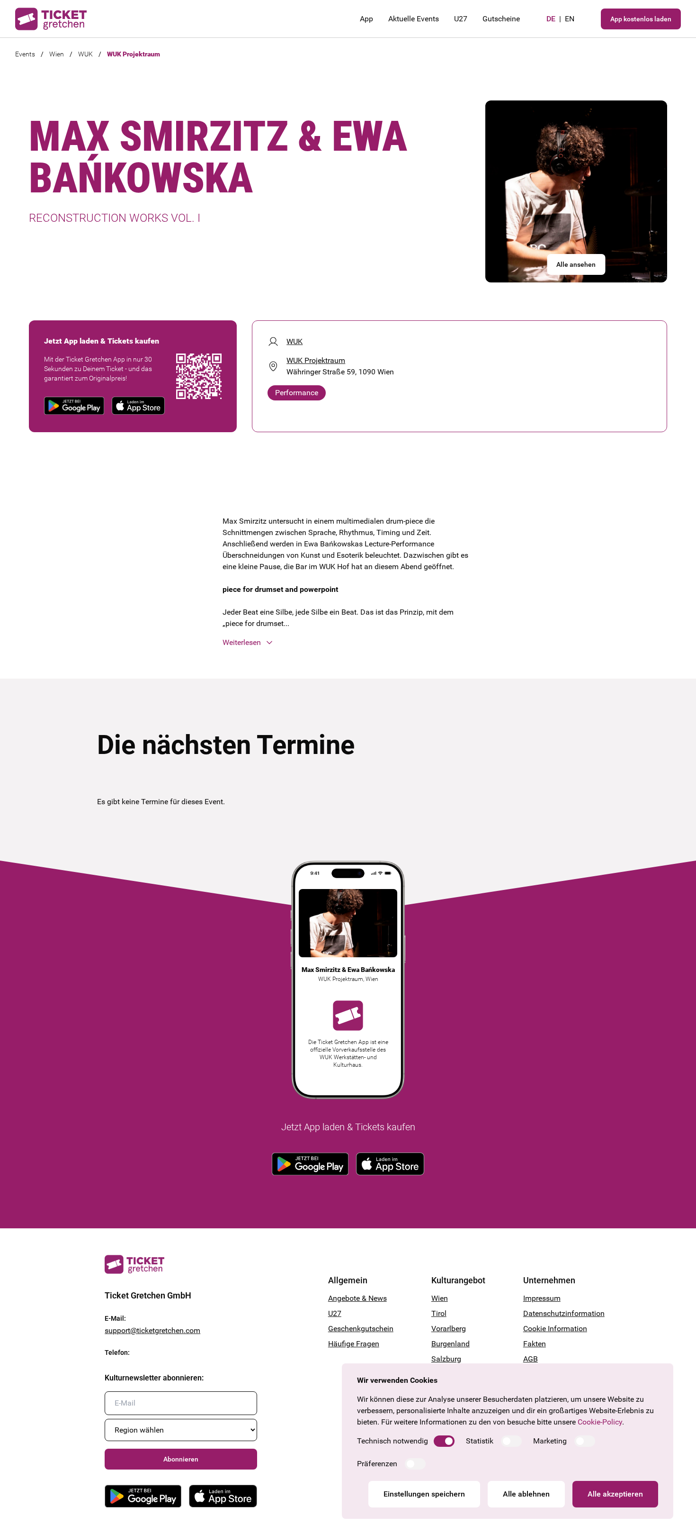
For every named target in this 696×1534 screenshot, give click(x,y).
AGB (530, 1358)
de (550, 18)
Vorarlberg (448, 1328)
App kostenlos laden (640, 19)
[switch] (444, 1441)
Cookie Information (555, 1328)
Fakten (534, 1343)
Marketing (550, 1440)
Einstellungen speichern (424, 1493)
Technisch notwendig (392, 1440)
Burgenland (450, 1343)
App (366, 18)
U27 (460, 18)
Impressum (542, 1298)
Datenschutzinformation (557, 1313)
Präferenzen (377, 1463)
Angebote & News (357, 1298)
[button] (348, 642)
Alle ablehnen (526, 1493)
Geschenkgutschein (360, 1328)
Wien (56, 54)
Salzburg (446, 1358)
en (569, 18)
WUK (85, 54)
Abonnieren (180, 1459)
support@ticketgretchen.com (152, 1330)
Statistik (479, 1440)
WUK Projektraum (133, 54)
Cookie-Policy (600, 1421)
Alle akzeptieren (615, 1493)
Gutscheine (501, 18)
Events (25, 54)
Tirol (438, 1313)
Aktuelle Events (413, 18)
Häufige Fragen (353, 1343)
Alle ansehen (576, 264)
